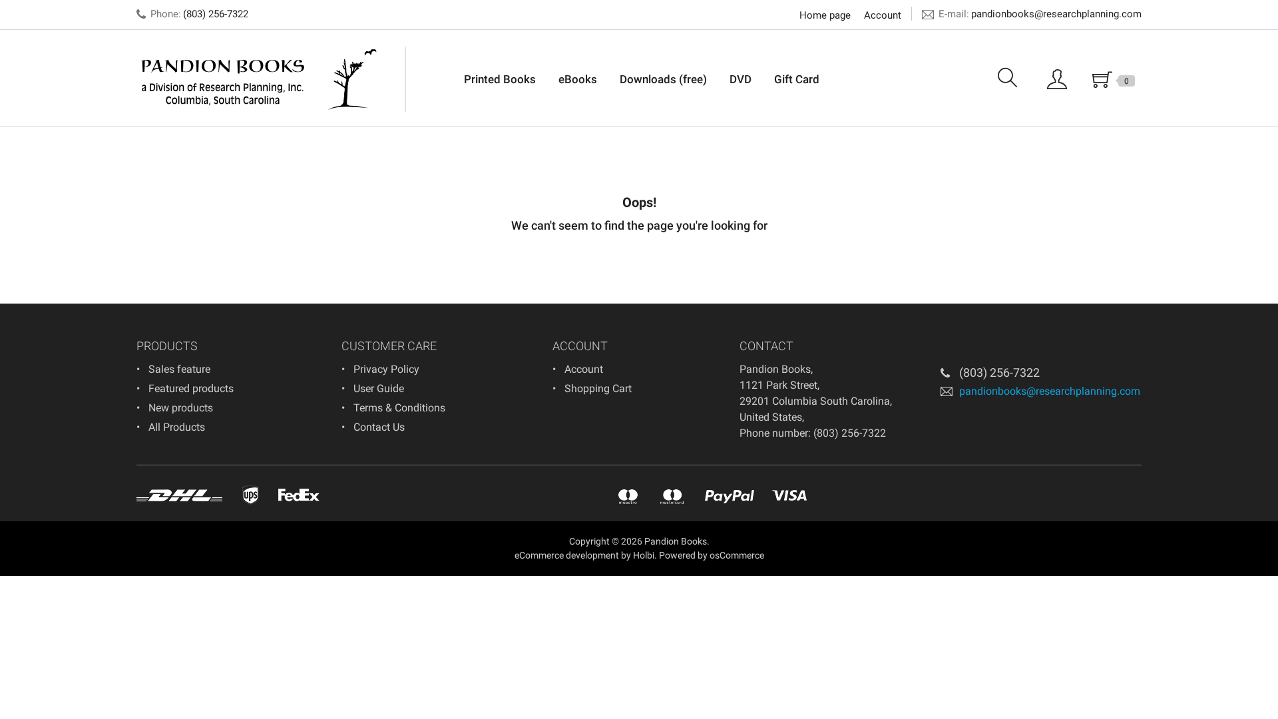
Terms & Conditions (399, 407)
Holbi (643, 555)
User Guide (378, 388)
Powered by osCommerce (711, 555)
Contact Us (379, 427)
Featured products (191, 388)
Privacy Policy (386, 369)
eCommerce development (567, 555)
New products (180, 407)
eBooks (577, 79)
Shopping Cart (598, 388)
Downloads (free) (663, 79)
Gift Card (796, 79)
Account (882, 15)
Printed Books (500, 79)
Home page (825, 15)
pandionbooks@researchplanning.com (1056, 14)
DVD (740, 79)
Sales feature (179, 369)
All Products (176, 427)
